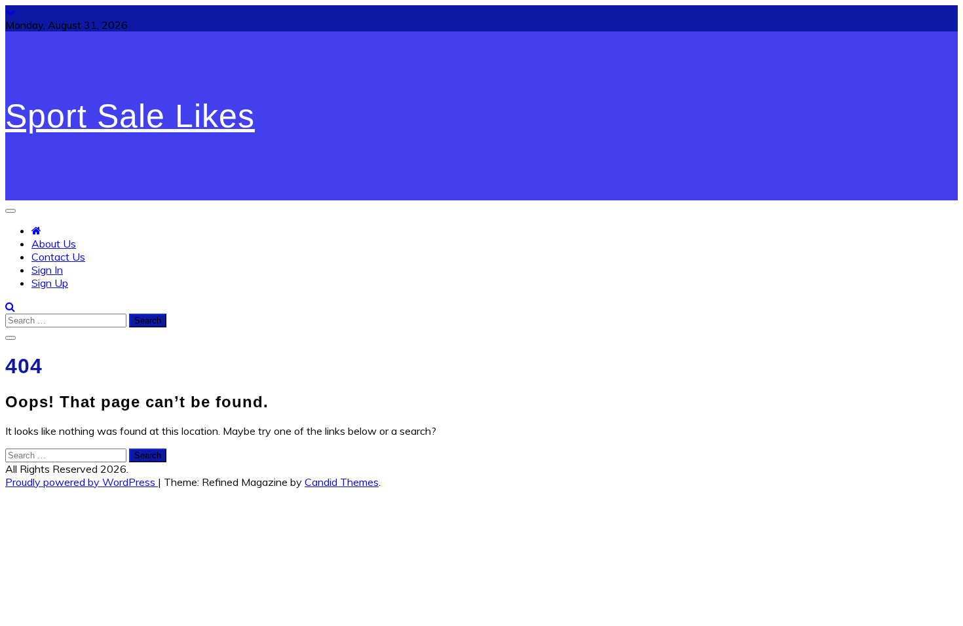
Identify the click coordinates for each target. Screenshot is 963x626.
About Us (53, 243)
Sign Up (49, 282)
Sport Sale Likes (130, 116)
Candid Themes (342, 481)
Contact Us (58, 256)
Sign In (47, 269)
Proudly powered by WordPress (81, 481)
